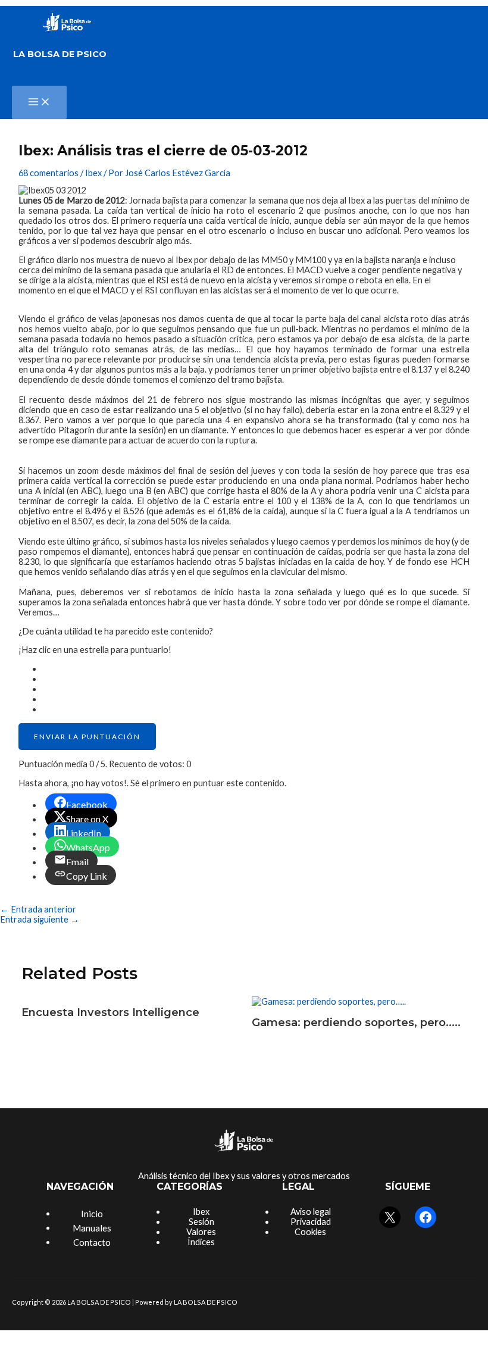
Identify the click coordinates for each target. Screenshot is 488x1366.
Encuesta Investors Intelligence (110, 1012)
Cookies (310, 1232)
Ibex (93, 173)
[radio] (256, 669)
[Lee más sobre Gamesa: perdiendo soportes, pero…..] (329, 1001)
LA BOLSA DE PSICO (60, 54)
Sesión (201, 1222)
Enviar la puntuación (87, 736)
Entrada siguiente (39, 919)
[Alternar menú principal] (39, 102)
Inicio (92, 1213)
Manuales (92, 1228)
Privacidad (310, 1222)
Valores (201, 1232)
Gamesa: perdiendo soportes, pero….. (356, 1022)
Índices (201, 1242)
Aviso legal (310, 1211)
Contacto (92, 1242)
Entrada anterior (38, 909)
